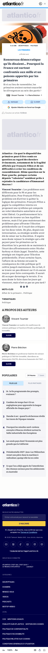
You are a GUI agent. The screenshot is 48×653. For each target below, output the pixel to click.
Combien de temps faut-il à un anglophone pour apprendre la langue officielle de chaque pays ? (23, 405)
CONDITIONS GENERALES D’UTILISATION (18, 644)
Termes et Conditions (29, 532)
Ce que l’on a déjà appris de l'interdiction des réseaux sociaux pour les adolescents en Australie (25, 469)
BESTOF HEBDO (8, 606)
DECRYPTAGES (8, 582)
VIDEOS (5, 597)
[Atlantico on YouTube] (42, 544)
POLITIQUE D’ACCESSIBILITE (13, 634)
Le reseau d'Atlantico (11, 567)
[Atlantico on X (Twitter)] (13, 544)
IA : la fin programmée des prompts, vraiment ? (22, 392)
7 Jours (41, 375)
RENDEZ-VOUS (8, 592)
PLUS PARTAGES (34, 383)
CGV (4, 619)
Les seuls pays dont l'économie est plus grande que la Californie (24, 442)
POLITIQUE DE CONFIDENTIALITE (15, 629)
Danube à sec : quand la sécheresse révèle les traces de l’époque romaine (25, 417)
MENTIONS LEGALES (16, 619)
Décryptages (23, 46)
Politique (34, 46)
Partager (14, 102)
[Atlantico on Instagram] (35, 544)
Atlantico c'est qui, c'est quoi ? (15, 565)
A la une (13, 46)
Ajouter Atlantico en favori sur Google (25, 107)
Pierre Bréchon (34, 95)
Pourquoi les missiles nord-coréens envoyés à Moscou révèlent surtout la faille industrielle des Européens (23, 430)
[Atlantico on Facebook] (20, 544)
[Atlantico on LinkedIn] (27, 544)
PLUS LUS (13, 383)
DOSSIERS (6, 587)
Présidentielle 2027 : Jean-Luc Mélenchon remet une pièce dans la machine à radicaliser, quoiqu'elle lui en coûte (25, 455)
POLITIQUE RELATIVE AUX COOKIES (16, 639)
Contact (29, 567)
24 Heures (31, 375)
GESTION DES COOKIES (34, 624)
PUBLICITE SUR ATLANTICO (13, 624)
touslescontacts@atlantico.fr (24, 551)
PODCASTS (6, 602)
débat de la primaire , (12, 293)
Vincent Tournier (17, 95)
